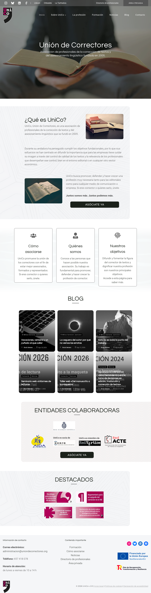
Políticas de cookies (113, 586)
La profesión (79, 15)
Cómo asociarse (75, 551)
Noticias (113, 15)
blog (75, 299)
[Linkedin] (19, 3)
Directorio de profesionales (107, 3)
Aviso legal (99, 586)
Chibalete (48, 3)
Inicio (42, 15)
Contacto (140, 15)
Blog (126, 15)
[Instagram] (6, 3)
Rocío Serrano (28, 347)
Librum (37, 3)
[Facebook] (26, 3)
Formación (97, 15)
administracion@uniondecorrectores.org (25, 551)
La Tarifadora (60, 3)
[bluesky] (13, 3)
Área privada (136, 3)
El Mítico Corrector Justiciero (32, 335)
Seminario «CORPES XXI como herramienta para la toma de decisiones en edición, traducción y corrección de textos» (112, 378)
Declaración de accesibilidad (135, 586)
